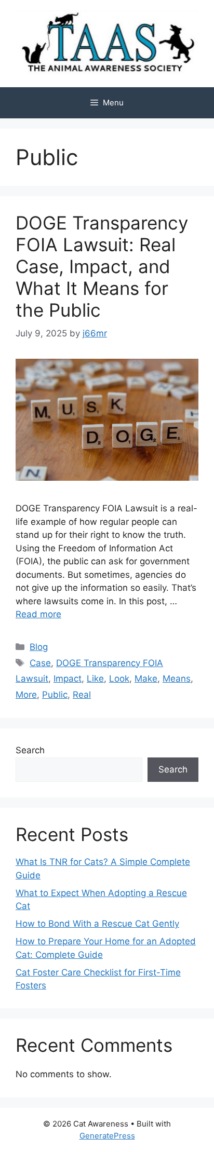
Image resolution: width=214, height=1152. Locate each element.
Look (119, 678)
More (26, 694)
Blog (39, 647)
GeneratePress (107, 1136)
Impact (68, 678)
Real (82, 694)
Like (95, 678)
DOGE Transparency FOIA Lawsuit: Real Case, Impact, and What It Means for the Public (102, 266)
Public (55, 694)
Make (146, 678)
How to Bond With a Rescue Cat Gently (97, 923)
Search (30, 750)
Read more (38, 614)
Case (40, 663)
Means (177, 678)
